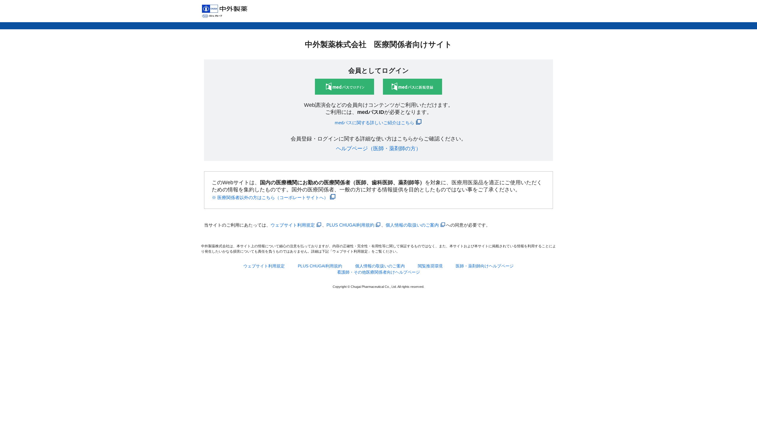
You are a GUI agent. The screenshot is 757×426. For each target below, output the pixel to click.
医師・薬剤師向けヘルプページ (485, 266)
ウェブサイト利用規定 (293, 224)
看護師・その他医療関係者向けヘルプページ (378, 272)
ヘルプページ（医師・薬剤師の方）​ (378, 148)
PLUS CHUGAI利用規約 (350, 224)
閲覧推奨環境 (430, 266)
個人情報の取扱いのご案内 (412, 224)
